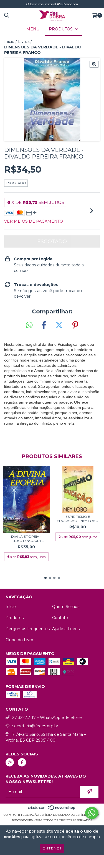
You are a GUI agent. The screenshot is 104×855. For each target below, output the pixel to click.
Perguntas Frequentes (28, 628)
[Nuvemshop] (52, 809)
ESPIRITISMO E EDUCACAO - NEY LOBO (77, 518)
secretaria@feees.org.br (35, 725)
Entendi (52, 848)
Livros (23, 41)
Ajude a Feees (66, 628)
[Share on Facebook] (43, 325)
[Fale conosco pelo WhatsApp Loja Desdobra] (91, 813)
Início (9, 41)
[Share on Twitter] (59, 325)
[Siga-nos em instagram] (10, 762)
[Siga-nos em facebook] (22, 762)
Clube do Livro (19, 639)
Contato (60, 617)
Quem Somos (65, 606)
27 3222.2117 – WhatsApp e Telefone (47, 717)
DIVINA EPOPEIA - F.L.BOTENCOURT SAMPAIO (26, 538)
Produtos (15, 617)
